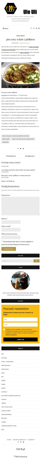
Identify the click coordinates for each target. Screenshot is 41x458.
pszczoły (3, 399)
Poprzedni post (11, 156)
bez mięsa (4, 358)
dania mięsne (20, 35)
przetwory (4, 392)
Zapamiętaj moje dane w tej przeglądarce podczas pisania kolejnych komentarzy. (17, 242)
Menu (6, 28)
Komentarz (6, 195)
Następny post (30, 156)
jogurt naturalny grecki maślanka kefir (23, 139)
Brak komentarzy (25, 43)
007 (2, 354)
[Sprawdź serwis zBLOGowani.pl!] (20, 456)
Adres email (6, 226)
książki (3, 384)
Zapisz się (20, 339)
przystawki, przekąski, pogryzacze (10, 395)
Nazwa (4, 218)
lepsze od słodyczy (7, 181)
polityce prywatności (11, 334)
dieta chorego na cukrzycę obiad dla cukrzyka (15, 136)
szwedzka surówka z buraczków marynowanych (18, 170)
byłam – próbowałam (7, 361)
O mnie (9, 439)
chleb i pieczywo (5, 365)
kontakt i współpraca (19, 439)
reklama (3, 403)
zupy (2, 429)
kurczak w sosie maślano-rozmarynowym (16, 175)
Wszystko (4, 418)
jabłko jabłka (6, 139)
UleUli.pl (20, 449)
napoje (3, 388)
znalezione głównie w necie (8, 425)
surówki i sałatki (5, 410)
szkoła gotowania (6, 414)
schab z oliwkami (24, 52)
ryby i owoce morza (6, 407)
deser (3, 373)
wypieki (3, 422)
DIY (2, 376)
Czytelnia (30, 439)
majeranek (5, 142)
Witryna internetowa (9, 234)
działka (3, 380)
